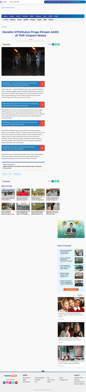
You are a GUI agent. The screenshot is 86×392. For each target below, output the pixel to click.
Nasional (38, 16)
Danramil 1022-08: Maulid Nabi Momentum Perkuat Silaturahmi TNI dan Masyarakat (66, 259)
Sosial (56, 16)
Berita (4, 174)
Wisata (51, 19)
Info (48, 377)
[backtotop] (43, 372)
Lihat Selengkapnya (71, 289)
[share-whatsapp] (58, 44)
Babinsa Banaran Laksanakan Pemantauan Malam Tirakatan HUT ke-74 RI (22, 167)
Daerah (11, 16)
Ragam (33, 19)
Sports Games (50, 379)
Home (4, 2)
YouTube (17, 384)
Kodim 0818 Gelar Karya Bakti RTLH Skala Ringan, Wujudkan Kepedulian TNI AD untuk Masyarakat (66, 267)
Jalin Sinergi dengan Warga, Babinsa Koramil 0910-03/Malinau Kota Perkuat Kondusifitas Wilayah (66, 252)
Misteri (61, 377)
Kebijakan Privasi (78, 377)
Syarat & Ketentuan (79, 381)
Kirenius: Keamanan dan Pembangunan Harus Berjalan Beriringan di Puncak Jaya (65, 2)
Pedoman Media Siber (79, 384)
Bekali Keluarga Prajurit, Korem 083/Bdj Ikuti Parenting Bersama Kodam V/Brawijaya (65, 275)
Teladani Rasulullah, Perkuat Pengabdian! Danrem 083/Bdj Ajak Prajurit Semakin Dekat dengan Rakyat (66, 282)
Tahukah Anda (26, 381)
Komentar (7, 181)
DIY (10, 174)
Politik (50, 16)
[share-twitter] (56, 44)
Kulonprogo (17, 174)
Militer (32, 16)
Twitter (14, 384)
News (44, 16)
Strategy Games (64, 379)
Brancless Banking (39, 377)
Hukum (18, 16)
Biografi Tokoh (26, 377)
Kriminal (25, 16)
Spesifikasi (37, 379)
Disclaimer (77, 379)
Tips (45, 19)
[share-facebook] (53, 44)
